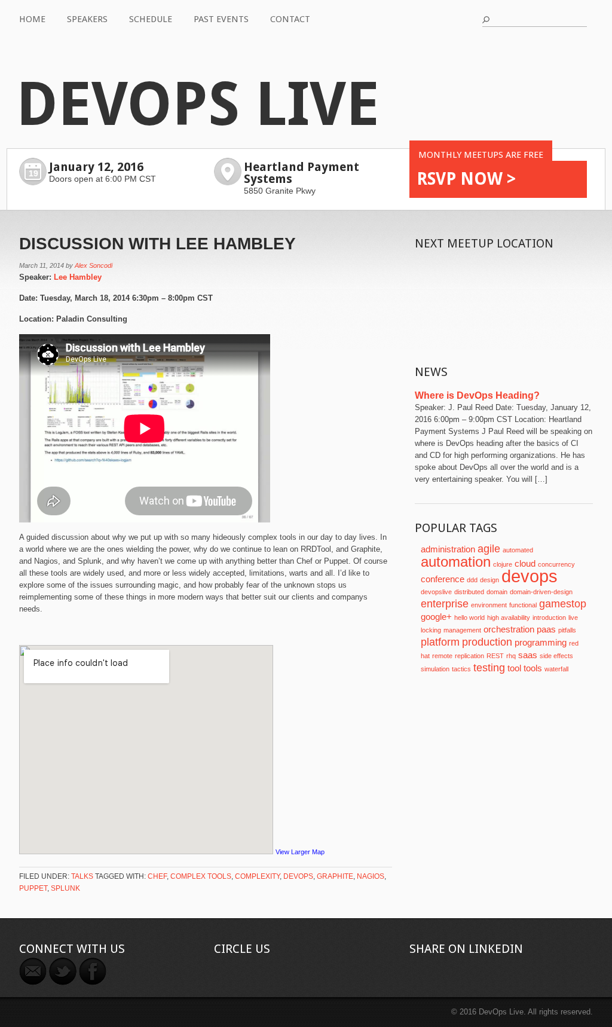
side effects (556, 655)
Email (33, 971)
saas (527, 655)
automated (518, 550)
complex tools (200, 876)
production (487, 642)
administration (448, 549)
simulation (435, 669)
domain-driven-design (541, 591)
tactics (461, 669)
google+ (436, 617)
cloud (525, 563)
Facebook (92, 971)
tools (533, 668)
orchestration (509, 629)
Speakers (87, 19)
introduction (549, 617)
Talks (82, 876)
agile (489, 549)
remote (442, 655)
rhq (511, 655)
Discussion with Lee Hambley (157, 243)
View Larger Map (300, 851)
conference (442, 579)
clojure (502, 564)
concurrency (556, 564)
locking (431, 630)
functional (523, 605)
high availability (508, 617)
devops (298, 876)
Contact (290, 19)
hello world (469, 617)
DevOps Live (198, 104)
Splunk (65, 888)
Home (32, 19)
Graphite (335, 876)
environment (489, 605)
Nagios (370, 876)
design (489, 579)
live (573, 617)
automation (456, 562)
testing (489, 668)
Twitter (62, 971)
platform (440, 642)
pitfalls (567, 630)
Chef (157, 876)
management (462, 630)
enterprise (445, 604)
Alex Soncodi (93, 265)
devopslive (436, 591)
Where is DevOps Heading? (477, 395)
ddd (472, 579)
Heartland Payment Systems (301, 173)
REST (495, 655)
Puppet (33, 888)
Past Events (221, 19)
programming (541, 642)
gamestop (562, 604)
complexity (257, 876)
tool (514, 668)
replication (469, 655)
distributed (469, 591)
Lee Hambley (78, 277)
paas (546, 629)
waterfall (556, 669)
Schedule (150, 19)
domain (496, 591)
